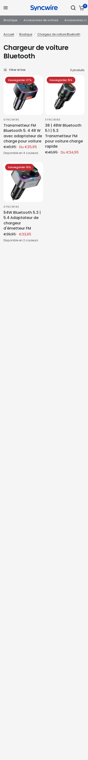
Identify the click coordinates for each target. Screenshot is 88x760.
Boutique (10, 20)
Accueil (9, 34)
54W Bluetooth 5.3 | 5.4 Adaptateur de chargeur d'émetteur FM (22, 220)
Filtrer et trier (17, 70)
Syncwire (11, 119)
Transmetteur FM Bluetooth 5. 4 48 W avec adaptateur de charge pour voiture (23, 133)
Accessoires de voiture (40, 20)
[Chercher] (73, 8)
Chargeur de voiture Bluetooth (58, 34)
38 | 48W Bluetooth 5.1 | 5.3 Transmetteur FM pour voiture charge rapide (64, 136)
